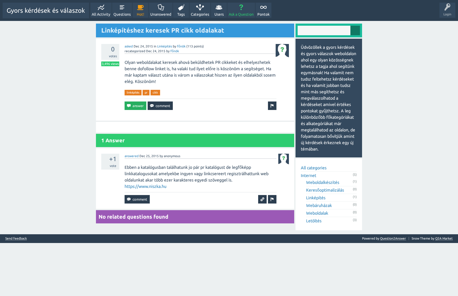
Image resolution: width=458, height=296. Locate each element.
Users (219, 14)
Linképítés (164, 46)
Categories (200, 14)
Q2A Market (444, 238)
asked (129, 46)
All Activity (101, 14)
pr (146, 92)
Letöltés (314, 220)
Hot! (140, 14)
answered (132, 156)
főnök (181, 46)
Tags (181, 14)
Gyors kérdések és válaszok (46, 10)
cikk (155, 92)
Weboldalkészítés (322, 182)
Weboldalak (317, 213)
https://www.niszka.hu (145, 186)
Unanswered (160, 14)
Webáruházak (319, 205)
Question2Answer (393, 238)
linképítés (133, 92)
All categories (314, 167)
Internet (308, 175)
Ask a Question (241, 14)
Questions (122, 14)
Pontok (263, 14)
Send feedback (16, 238)
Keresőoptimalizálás (325, 190)
